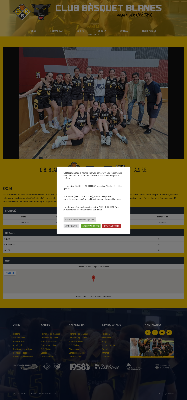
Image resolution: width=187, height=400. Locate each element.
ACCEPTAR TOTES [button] (91, 226)
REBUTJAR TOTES (111, 226)
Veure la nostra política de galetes (79, 219)
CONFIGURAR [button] (71, 226)
